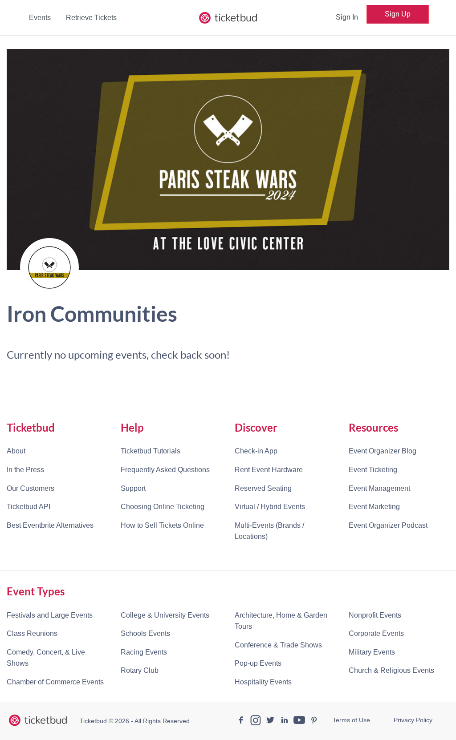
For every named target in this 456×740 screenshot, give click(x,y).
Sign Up (398, 14)
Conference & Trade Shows (278, 645)
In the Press (25, 469)
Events (40, 17)
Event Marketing (374, 506)
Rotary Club (140, 670)
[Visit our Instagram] (255, 721)
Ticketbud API (28, 506)
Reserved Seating (263, 488)
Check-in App (256, 451)
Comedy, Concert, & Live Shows (46, 657)
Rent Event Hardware (269, 469)
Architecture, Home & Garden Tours (281, 621)
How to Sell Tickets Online (162, 525)
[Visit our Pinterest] (314, 721)
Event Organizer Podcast (388, 525)
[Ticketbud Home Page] (38, 720)
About (16, 451)
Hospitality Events (263, 682)
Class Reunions (32, 633)
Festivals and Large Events (50, 615)
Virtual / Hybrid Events (270, 506)
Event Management (379, 488)
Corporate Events (376, 633)
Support (133, 488)
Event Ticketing (373, 469)
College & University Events (165, 615)
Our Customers (30, 488)
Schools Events (145, 633)
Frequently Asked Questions (165, 469)
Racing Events (144, 652)
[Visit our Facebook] (241, 721)
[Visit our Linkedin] (284, 721)
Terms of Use (351, 720)
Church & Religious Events (391, 670)
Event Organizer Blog (382, 451)
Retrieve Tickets (91, 17)
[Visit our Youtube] (299, 721)
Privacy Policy (413, 720)
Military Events (372, 652)
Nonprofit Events (375, 615)
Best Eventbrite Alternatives (50, 525)
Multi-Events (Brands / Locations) (269, 531)
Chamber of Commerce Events (55, 682)
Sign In (347, 17)
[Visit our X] (270, 721)
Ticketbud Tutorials (150, 451)
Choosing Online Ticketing (162, 506)
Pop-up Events (258, 663)
